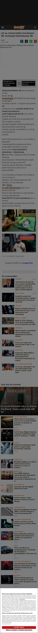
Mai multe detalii (22, 599)
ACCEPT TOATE (19, 627)
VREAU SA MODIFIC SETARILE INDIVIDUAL (19, 630)
